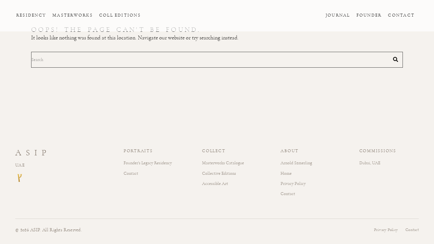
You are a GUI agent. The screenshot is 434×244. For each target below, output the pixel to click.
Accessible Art (215, 183)
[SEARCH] (395, 60)
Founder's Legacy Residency (148, 162)
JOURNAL (338, 15)
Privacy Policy (293, 183)
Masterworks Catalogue (223, 162)
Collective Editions (219, 173)
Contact (131, 173)
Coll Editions (120, 15)
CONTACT (401, 15)
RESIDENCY (31, 15)
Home (286, 173)
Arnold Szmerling (296, 162)
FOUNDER (369, 15)
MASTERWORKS (72, 15)
